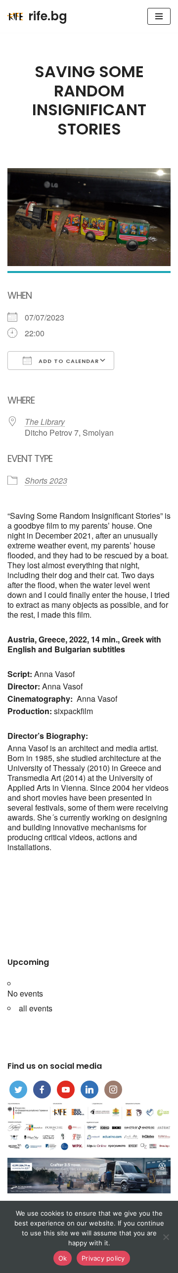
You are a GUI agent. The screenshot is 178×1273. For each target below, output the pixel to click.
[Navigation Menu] (159, 16)
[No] (166, 1237)
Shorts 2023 (46, 480)
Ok (62, 1258)
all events (35, 1008)
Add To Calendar (68, 361)
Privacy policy (103, 1258)
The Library (45, 421)
